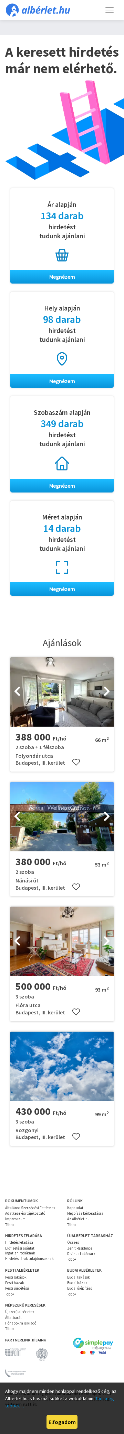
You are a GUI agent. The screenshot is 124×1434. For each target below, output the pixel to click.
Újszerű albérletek (19, 1311)
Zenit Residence (79, 1248)
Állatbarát (13, 1317)
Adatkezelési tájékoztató (25, 1213)
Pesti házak (14, 1282)
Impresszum (15, 1218)
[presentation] (17, 692)
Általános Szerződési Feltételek (30, 1207)
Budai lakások (78, 1277)
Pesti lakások (16, 1277)
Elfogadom (62, 1421)
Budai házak (77, 1282)
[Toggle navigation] (109, 10)
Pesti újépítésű (17, 1288)
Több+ (9, 1224)
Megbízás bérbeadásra (85, 1213)
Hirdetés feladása (19, 1242)
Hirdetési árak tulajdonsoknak (29, 1258)
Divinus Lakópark (81, 1253)
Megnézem (62, 276)
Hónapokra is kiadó (20, 1323)
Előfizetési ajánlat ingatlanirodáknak (20, 1250)
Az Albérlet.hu (78, 1218)
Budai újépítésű (79, 1288)
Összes (73, 1242)
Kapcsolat (75, 1207)
